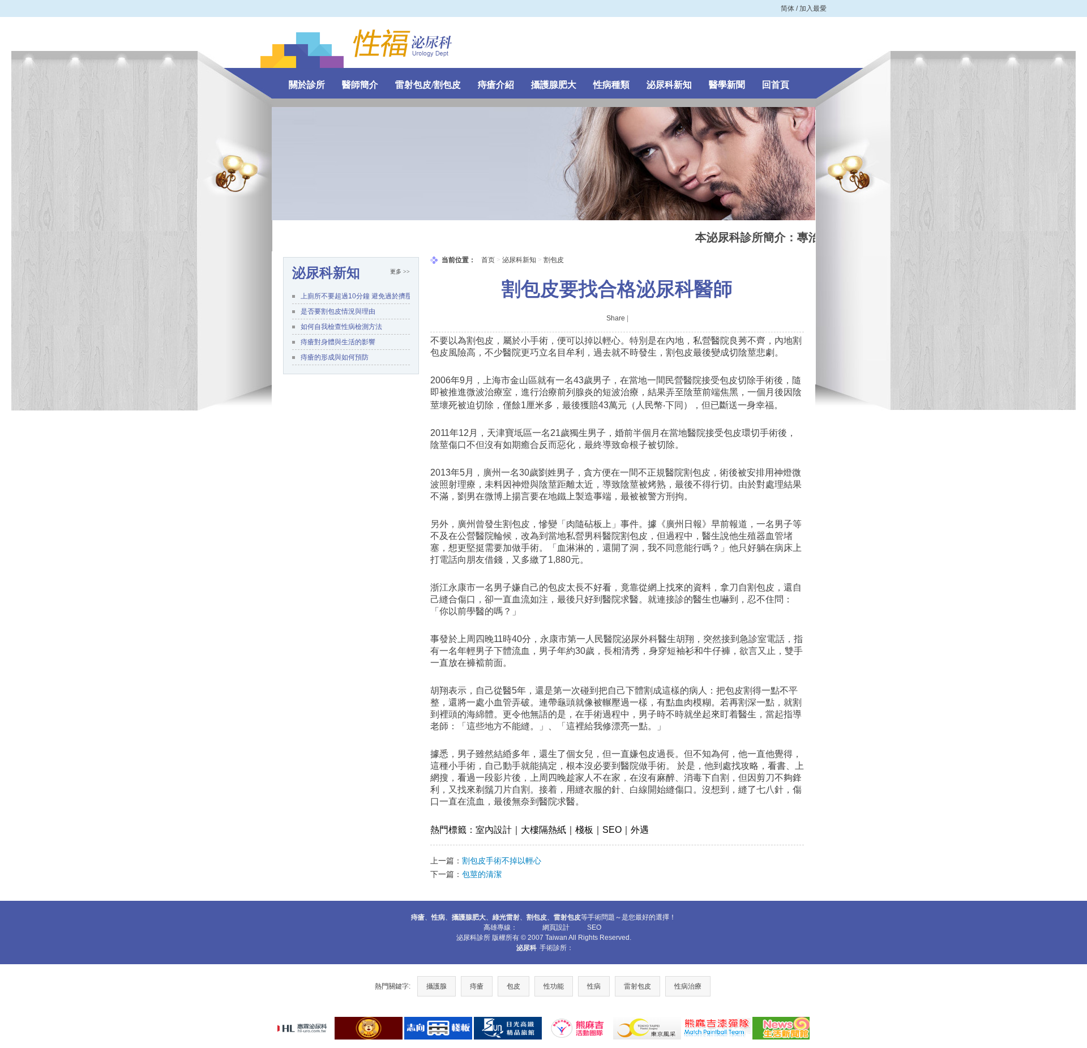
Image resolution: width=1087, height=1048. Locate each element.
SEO (594, 927)
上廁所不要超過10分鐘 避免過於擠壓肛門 (355, 296)
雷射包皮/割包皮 (428, 84)
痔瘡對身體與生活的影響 (338, 342)
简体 (787, 8)
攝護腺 (436, 986)
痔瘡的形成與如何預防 (335, 357)
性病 (594, 986)
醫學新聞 (727, 84)
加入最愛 (813, 8)
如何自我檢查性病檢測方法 (341, 327)
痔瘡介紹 (496, 84)
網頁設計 (556, 927)
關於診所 (307, 84)
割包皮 (554, 260)
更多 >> (400, 271)
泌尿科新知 (669, 84)
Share (615, 318)
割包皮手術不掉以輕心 (501, 860)
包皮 (513, 986)
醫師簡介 (360, 84)
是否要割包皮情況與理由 (338, 311)
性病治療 (687, 986)
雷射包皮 (637, 986)
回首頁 (775, 84)
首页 (488, 260)
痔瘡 (476, 986)
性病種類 (611, 84)
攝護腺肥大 (553, 84)
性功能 (554, 986)
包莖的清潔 (482, 874)
